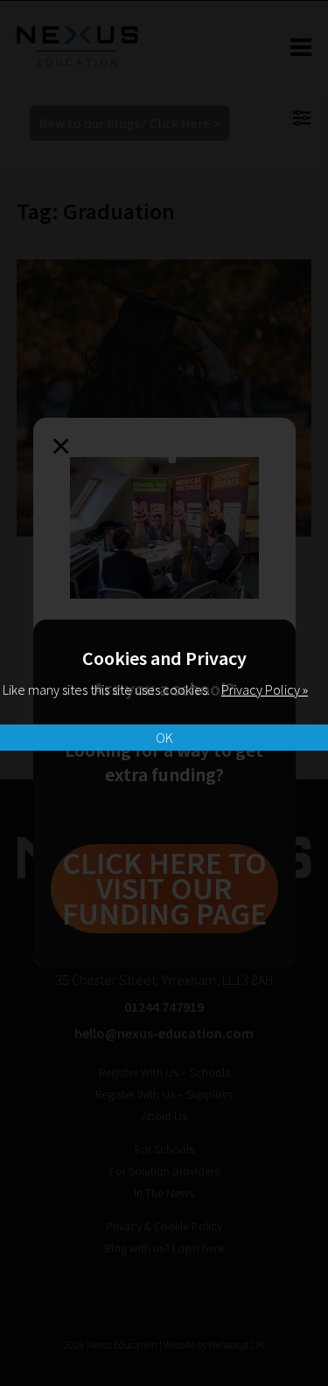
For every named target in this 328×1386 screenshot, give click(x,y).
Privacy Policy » (264, 689)
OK (164, 737)
